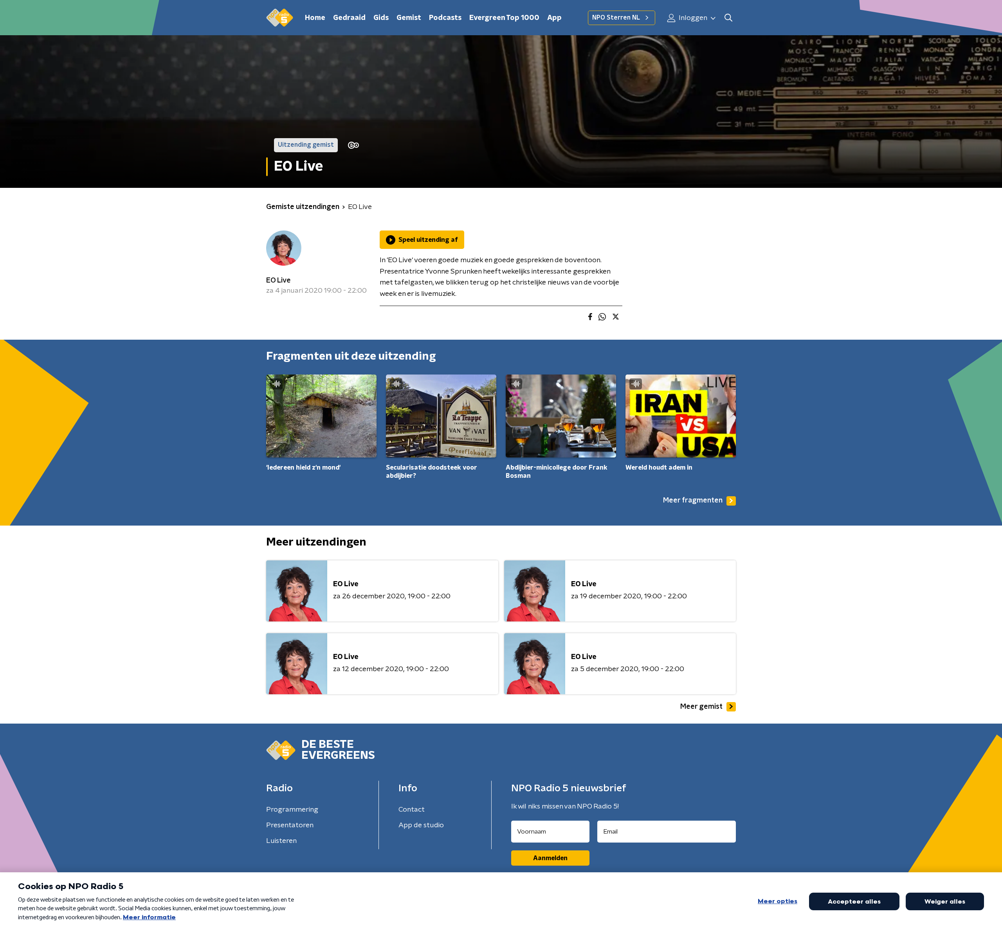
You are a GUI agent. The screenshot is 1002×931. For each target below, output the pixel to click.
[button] (728, 18)
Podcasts (445, 18)
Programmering (292, 809)
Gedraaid (349, 18)
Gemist (408, 18)
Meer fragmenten (693, 500)
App (554, 18)
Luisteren (281, 841)
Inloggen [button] (692, 18)
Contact (411, 809)
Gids (381, 18)
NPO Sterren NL (616, 17)
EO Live (278, 280)
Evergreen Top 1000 (504, 18)
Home (315, 18)
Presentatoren (290, 825)
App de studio (421, 825)
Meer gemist (701, 706)
